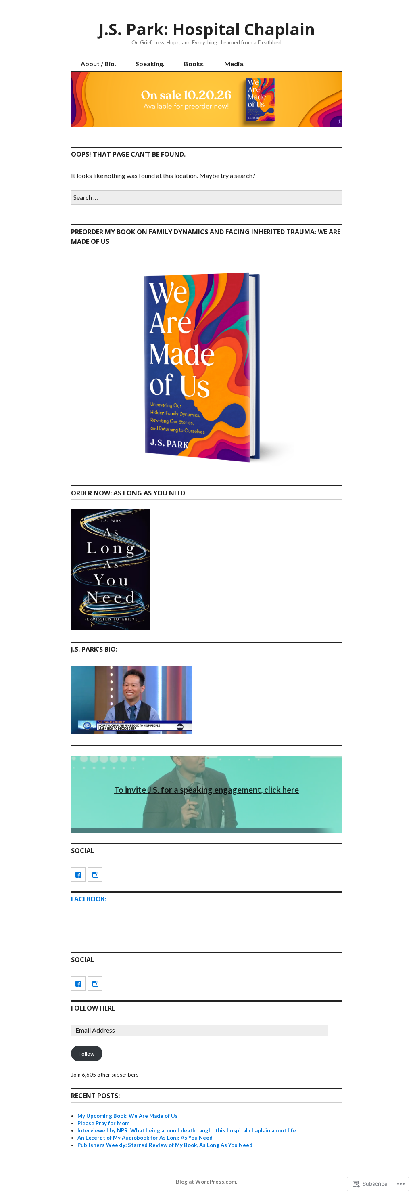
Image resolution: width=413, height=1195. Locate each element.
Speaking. (150, 63)
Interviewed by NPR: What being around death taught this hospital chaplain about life (186, 1130)
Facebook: (88, 899)
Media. (234, 63)
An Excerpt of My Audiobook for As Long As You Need (145, 1137)
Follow (86, 1053)
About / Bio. (98, 63)
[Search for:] (206, 197)
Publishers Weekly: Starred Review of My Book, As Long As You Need (164, 1145)
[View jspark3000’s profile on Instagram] (95, 874)
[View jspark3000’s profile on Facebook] (78, 874)
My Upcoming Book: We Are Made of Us (127, 1116)
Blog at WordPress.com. (206, 1181)
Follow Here (93, 1008)
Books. (194, 63)
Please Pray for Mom (103, 1123)
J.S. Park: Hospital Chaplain (206, 29)
